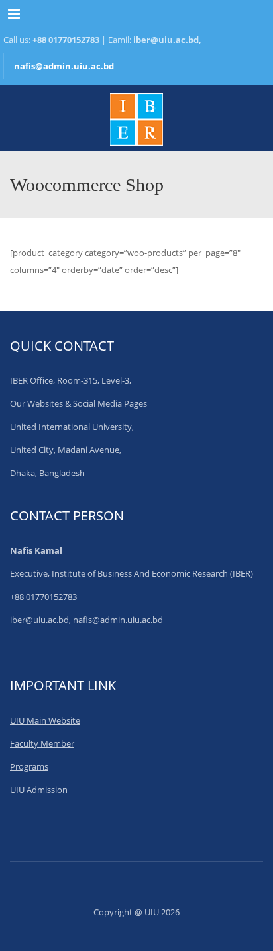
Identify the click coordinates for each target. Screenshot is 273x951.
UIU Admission (39, 790)
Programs (29, 766)
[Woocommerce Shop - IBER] (136, 118)
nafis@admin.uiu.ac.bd (64, 66)
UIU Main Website (45, 720)
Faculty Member (42, 743)
